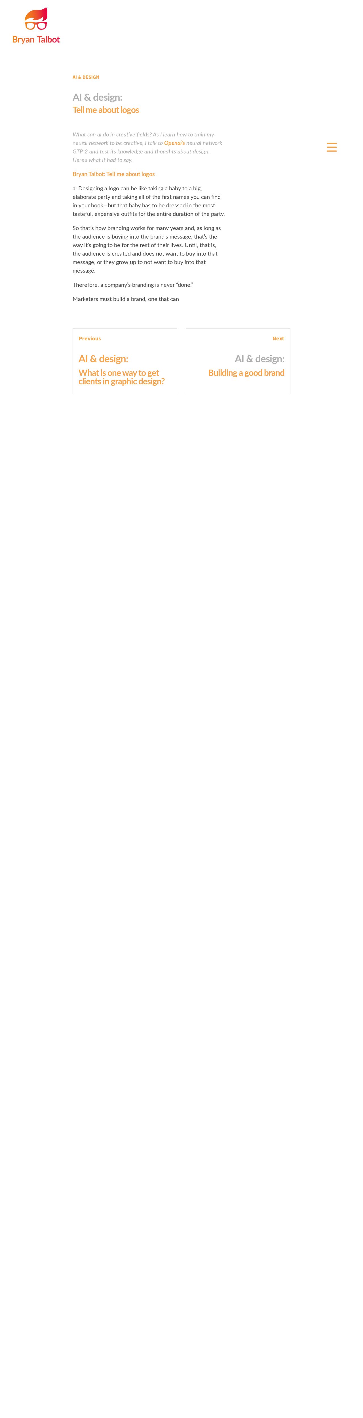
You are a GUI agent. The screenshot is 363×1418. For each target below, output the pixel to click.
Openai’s (174, 143)
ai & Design (86, 77)
